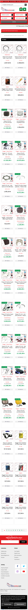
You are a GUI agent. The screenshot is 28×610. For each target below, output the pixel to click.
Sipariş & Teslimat (5, 573)
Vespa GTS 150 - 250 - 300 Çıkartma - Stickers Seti (20, 315)
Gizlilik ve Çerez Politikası (14, 607)
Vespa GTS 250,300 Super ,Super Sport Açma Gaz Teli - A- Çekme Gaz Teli (7, 57)
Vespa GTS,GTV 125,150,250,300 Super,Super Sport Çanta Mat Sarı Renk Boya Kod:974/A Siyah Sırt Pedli (20, 411)
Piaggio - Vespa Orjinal (20, 87)
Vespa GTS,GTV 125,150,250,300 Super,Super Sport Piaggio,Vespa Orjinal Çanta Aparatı (7, 379)
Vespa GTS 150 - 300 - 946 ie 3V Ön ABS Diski (7, 186)
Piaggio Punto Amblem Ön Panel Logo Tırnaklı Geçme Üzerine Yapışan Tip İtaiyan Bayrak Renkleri (20, 475)
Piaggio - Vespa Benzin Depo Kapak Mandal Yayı (7, 218)
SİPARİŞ (3, 564)
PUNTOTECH (7, 54)
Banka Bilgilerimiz (5, 555)
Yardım (18, 1)
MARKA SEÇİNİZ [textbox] (5, 14)
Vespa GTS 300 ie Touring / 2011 (16, 35)
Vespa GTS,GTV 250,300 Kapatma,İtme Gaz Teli (20, 57)
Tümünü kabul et (20, 604)
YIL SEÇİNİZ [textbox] (4, 18)
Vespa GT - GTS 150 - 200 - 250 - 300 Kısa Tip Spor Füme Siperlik (7, 154)
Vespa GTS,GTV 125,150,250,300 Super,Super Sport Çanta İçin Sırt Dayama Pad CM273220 (7, 122)
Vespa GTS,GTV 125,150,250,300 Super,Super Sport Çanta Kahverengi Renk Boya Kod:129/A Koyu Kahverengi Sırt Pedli (7, 411)
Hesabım (16, 557)
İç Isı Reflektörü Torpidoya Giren (21, 122)
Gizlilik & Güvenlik (5, 576)
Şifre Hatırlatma (17, 555)
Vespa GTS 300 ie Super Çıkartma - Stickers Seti (20, 186)
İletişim (23, 1)
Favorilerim (16, 559)
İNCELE (8, 67)
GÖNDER (23, 542)
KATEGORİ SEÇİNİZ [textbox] (20, 18)
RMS (7, 441)
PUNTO (7, 87)
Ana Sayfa (6, 35)
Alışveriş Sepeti (4, 567)
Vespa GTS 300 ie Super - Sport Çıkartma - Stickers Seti (7, 282)
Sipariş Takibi (4, 569)
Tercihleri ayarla (7, 604)
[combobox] (7, 14)
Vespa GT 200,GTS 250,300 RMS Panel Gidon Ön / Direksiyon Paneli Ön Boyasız (7, 443)
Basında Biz (3, 553)
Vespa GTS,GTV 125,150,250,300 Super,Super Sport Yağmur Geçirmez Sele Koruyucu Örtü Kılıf (20, 379)
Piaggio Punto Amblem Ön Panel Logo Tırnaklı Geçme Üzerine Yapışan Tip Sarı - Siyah (20, 443)
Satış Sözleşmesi (5, 571)
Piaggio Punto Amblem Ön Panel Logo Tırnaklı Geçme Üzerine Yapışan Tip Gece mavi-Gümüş (7, 508)
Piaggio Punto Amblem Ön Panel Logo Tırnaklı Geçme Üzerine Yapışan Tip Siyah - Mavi (7, 475)
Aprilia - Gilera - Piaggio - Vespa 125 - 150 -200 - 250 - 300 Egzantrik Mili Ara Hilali (20, 250)
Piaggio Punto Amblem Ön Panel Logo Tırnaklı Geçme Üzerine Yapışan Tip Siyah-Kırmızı (20, 508)
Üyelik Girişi (17, 553)
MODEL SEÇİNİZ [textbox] (19, 14)
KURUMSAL (3, 548)
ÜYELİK (16, 548)
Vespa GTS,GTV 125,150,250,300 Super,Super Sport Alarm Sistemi (20, 154)
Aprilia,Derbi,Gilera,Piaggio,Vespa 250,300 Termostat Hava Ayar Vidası (20, 89)
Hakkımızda (12, 1)
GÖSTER (14, 22)
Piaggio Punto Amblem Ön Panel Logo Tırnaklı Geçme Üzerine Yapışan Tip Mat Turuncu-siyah (7, 89)
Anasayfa (6, 1)
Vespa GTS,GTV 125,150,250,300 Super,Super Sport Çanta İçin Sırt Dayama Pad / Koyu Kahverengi (20, 218)
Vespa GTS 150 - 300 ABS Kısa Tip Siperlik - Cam (20, 347)
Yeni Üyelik (16, 551)
